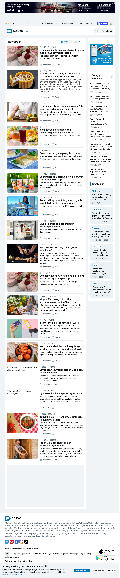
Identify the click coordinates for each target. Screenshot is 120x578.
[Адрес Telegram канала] (7, 542)
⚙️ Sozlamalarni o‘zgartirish (104, 570)
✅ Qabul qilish (82, 570)
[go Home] (13, 518)
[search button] (96, 30)
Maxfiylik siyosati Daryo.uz (12, 575)
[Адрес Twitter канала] (26, 542)
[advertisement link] (102, 23)
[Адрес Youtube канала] (12, 542)
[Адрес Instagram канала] (21, 542)
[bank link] (33, 23)
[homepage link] (15, 31)
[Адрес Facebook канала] (17, 542)
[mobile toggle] (26, 31)
